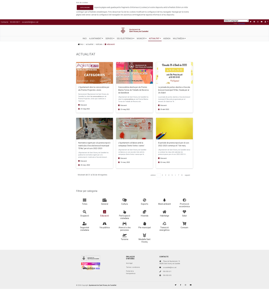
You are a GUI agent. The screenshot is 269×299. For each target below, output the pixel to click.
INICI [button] (85, 38)
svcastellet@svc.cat (30, 22)
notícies (99, 44)
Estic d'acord (85, 7)
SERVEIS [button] (109, 38)
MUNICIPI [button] (141, 38)
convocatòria (128, 99)
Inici (81, 44)
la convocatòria (96, 96)
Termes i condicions (133, 267)
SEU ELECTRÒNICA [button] (125, 38)
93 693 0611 (15, 22)
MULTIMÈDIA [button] (178, 38)
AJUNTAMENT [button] (95, 38)
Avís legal (129, 263)
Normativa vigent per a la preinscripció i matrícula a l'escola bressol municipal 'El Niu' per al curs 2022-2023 (94, 145)
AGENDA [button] (166, 38)
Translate (241, 24)
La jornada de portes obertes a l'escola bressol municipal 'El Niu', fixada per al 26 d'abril (174, 90)
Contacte (4, 22)
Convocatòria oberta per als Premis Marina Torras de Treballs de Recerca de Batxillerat (133, 90)
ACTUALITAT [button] (154, 38)
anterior (153, 175)
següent (187, 175)
